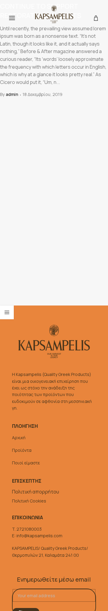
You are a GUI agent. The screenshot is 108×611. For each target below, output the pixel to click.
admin (12, 94)
